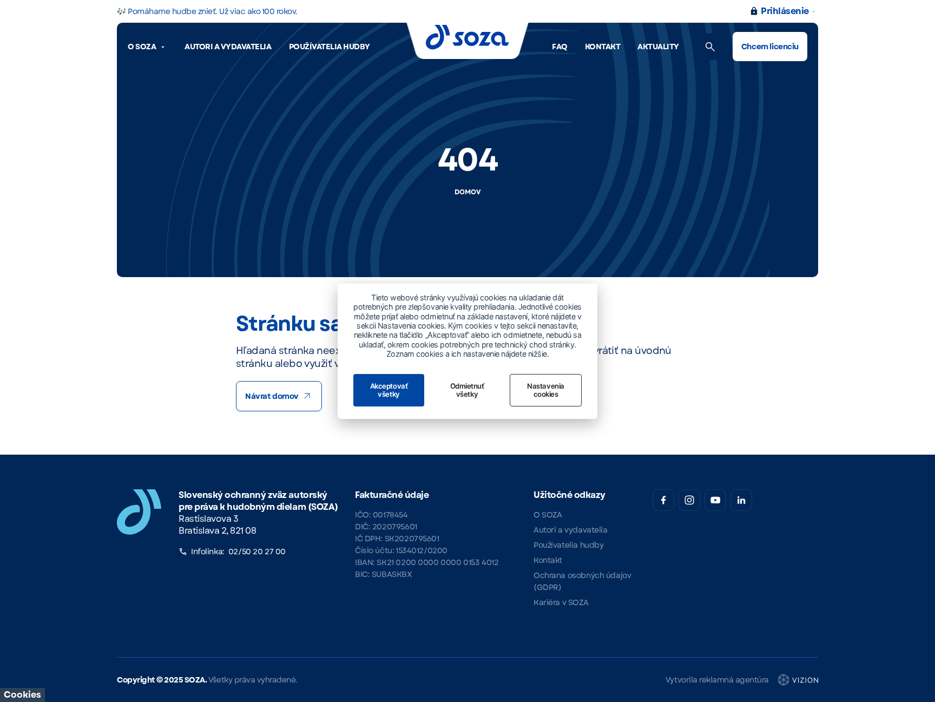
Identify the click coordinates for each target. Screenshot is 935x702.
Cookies (22, 694)
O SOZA (142, 46)
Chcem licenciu (770, 46)
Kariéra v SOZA (561, 602)
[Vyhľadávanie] (710, 47)
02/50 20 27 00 (257, 551)
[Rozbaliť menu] (163, 47)
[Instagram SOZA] (689, 500)
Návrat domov (272, 396)
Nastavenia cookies (545, 390)
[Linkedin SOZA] (741, 500)
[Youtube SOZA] (715, 500)
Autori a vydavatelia (228, 46)
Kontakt (603, 46)
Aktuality (658, 46)
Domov (468, 192)
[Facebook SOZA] (663, 500)
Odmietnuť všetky (467, 390)
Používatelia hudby (329, 46)
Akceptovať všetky (388, 390)
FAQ (560, 46)
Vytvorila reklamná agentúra (717, 679)
